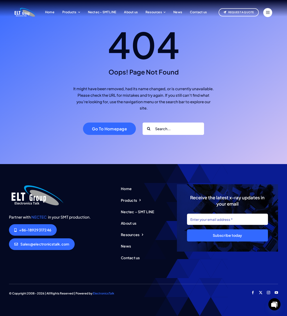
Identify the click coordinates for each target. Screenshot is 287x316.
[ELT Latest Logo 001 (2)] (37, 186)
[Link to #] (267, 12)
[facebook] (252, 292)
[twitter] (260, 292)
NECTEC (39, 217)
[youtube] (276, 292)
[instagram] (268, 292)
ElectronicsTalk (103, 293)
